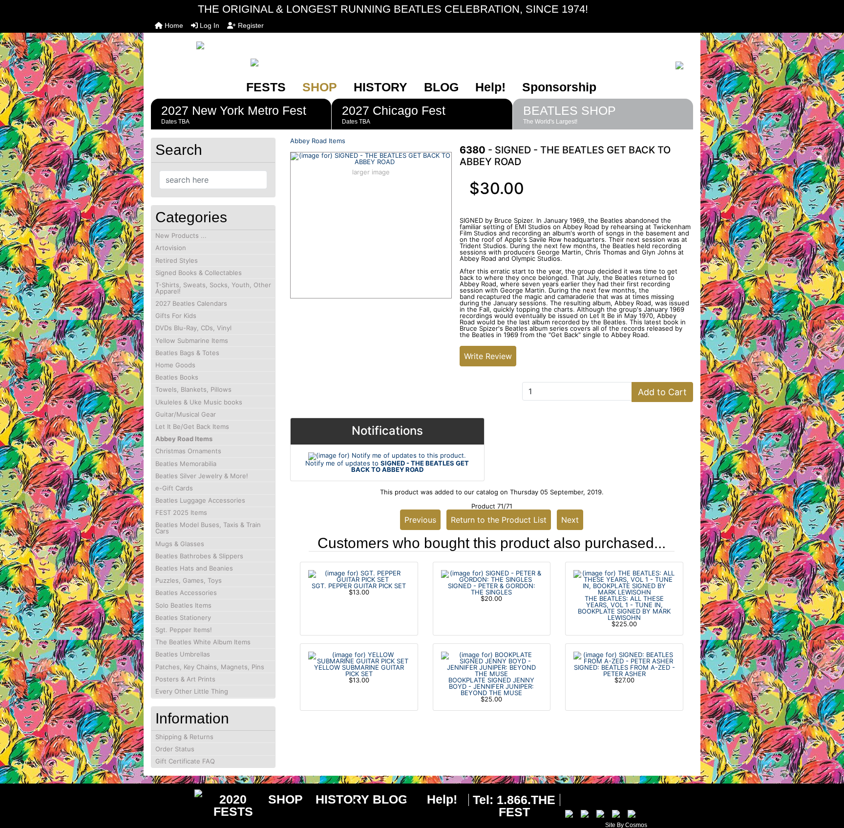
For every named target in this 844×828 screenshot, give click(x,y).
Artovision (170, 248)
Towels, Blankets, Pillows (193, 389)
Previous (420, 520)
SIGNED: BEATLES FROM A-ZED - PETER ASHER (624, 670)
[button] (826, 779)
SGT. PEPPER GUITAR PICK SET (359, 586)
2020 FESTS (233, 805)
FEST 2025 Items (181, 512)
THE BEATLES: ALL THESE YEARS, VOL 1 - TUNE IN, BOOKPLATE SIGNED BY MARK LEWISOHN (624, 607)
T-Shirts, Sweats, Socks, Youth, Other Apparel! (213, 288)
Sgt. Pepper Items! (183, 630)
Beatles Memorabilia (185, 463)
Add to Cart (662, 392)
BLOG (441, 87)
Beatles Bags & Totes (187, 353)
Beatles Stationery (183, 617)
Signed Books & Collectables (198, 272)
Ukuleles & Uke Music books (198, 402)
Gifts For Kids (175, 315)
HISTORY (380, 87)
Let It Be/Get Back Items (192, 426)
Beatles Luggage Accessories (200, 500)
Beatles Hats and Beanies (194, 568)
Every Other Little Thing (191, 691)
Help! (490, 87)
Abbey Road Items (317, 141)
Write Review (488, 356)
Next (570, 520)
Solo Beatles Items (183, 605)
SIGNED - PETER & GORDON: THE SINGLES (491, 589)
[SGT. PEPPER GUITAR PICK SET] (359, 575)
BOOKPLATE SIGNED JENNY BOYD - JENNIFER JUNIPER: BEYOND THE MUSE (491, 686)
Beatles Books (176, 377)
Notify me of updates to (387, 466)
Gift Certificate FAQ (185, 761)
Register (250, 25)
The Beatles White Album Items (203, 642)
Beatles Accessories (186, 592)
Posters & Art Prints (185, 679)
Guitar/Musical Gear (185, 414)
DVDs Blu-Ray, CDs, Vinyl (193, 328)
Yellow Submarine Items (191, 340)
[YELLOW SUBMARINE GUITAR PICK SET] (359, 657)
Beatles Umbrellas (182, 654)
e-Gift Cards (174, 488)
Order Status (174, 749)
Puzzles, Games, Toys (188, 580)
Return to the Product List (499, 520)
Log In (208, 25)
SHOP (319, 87)
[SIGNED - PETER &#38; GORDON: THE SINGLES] (492, 575)
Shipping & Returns (184, 737)
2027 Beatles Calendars (191, 303)
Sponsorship (559, 87)
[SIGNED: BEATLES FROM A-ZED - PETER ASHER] (624, 657)
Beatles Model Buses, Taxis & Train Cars (208, 528)
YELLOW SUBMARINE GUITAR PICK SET (359, 670)
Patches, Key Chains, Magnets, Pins (209, 667)
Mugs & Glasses (179, 544)
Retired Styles (176, 260)
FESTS (266, 87)
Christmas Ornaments (188, 451)
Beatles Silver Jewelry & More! (201, 476)
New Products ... (181, 235)
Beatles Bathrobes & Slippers (199, 556)
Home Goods (175, 365)
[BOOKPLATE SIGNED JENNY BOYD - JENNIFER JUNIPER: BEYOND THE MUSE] (492, 663)
